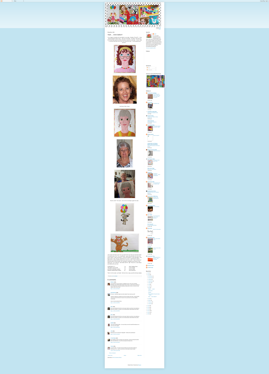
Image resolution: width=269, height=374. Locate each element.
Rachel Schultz (150, 115)
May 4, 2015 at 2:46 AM (115, 334)
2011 (148, 310)
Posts (149, 67)
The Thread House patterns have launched (156, 216)
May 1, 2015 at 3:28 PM (115, 302)
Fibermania (150, 228)
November (150, 277)
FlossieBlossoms (151, 237)
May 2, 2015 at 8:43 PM (115, 327)
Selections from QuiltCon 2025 (153, 112)
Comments (150, 69)
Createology (113, 338)
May (149, 287)
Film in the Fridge (151, 168)
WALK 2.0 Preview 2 (156, 150)
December (150, 276)
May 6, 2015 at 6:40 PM (115, 342)
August (149, 282)
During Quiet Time (151, 256)
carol (155, 33)
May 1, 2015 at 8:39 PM (115, 310)
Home (125, 355)
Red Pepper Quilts (151, 159)
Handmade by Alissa (152, 191)
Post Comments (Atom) (117, 357)
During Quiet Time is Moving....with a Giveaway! (156, 258)
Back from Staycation (157, 229)
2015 (148, 274)
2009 (148, 313)
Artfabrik (149, 246)
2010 (148, 312)
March (149, 300)
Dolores (112, 282)
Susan (112, 346)
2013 (148, 307)
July (149, 284)
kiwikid (112, 322)
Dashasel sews (151, 265)
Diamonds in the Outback (152, 169)
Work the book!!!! (156, 135)
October (150, 279)
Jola (111, 331)
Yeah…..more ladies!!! (152, 296)
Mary (112, 306)
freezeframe (150, 102)
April (149, 298)
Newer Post (110, 355)
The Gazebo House (151, 205)
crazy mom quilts (151, 181)
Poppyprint (150, 172)
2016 (148, 273)
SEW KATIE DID (151, 120)
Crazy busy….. (151, 290)
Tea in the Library (156, 206)
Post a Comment (112, 353)
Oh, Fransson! (150, 224)
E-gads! (149, 292)
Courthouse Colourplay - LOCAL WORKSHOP (156, 174)
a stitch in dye (150, 267)
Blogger (139, 365)
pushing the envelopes (152, 93)
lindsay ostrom (150, 134)
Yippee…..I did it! (151, 289)
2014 (148, 305)
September (150, 281)
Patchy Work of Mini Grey (153, 196)
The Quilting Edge (151, 125)
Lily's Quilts (150, 214)
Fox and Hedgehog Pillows (152, 225)
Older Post (140, 355)
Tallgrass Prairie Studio (152, 149)
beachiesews (113, 292)
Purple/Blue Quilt (156, 103)
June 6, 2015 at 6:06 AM (115, 350)
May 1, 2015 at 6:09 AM (115, 288)
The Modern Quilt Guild (152, 111)
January (150, 303)
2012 (148, 309)
